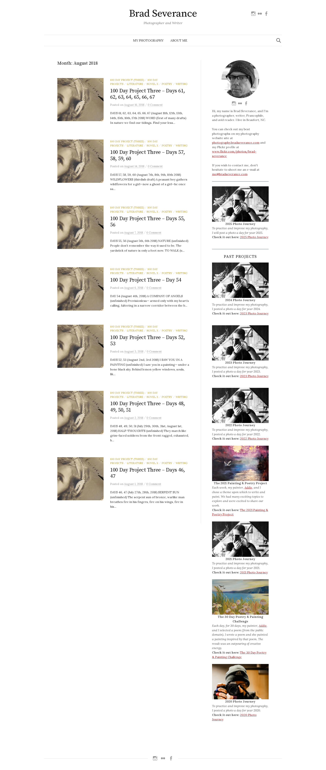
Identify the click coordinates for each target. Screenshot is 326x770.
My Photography (148, 40)
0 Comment (155, 105)
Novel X (152, 84)
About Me (178, 40)
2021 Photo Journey (254, 572)
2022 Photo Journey (254, 438)
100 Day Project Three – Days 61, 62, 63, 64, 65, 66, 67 (147, 94)
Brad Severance (163, 13)
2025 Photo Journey (254, 237)
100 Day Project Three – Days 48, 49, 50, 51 (147, 406)
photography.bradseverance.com (235, 142)
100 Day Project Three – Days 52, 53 (147, 340)
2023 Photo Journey (254, 313)
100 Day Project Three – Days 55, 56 (147, 221)
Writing (182, 84)
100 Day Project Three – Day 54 (145, 280)
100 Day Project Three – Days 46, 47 (147, 473)
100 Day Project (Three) (127, 80)
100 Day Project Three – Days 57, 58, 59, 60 (147, 155)
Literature (135, 84)
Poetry (167, 84)
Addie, (248, 487)
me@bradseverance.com (230, 174)
